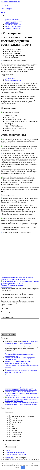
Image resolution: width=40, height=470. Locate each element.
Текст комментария (7, 317)
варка (13, 424)
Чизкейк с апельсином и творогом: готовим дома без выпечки (21, 342)
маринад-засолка (17, 432)
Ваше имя (4, 308)
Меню (3, 12)
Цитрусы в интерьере (12, 28)
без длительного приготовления (22, 416)
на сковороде (16, 434)
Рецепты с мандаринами (13, 24)
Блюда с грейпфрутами (13, 26)
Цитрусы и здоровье (12, 19)
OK (23, 467)
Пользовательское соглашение (15, 454)
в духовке (14, 418)
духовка (14, 428)
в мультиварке (16, 422)
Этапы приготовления (13, 80)
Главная (7, 450)
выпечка (4, 287)
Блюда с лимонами (11, 23)
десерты (9, 287)
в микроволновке (17, 420)
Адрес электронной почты (10, 312)
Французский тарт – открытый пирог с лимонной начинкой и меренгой (18, 362)
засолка (14, 430)
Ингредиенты (10, 78)
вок (12, 426)
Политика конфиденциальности (16, 452)
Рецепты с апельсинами (13, 21)
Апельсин (10, 458)
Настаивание (16, 436)
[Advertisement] (20, 254)
